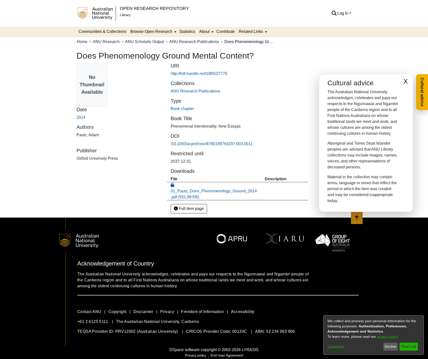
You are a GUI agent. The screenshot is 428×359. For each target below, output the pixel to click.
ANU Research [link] (106, 42)
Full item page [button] (191, 208)
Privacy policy (195, 355)
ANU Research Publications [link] (194, 42)
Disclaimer (143, 312)
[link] (195, 91)
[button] (334, 13)
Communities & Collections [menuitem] (102, 31)
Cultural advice (422, 92)
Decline (390, 346)
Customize (335, 346)
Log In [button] (343, 13)
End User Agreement (227, 355)
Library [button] (125, 15)
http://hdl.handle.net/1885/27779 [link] (199, 73)
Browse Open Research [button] (151, 31)
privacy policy (387, 336)
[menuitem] (152, 32)
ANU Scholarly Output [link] (144, 42)
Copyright (117, 312)
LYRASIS (250, 350)
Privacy (167, 312)
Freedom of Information (202, 312)
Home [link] (82, 42)
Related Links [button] (251, 31)
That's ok (408, 346)
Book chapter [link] (182, 109)
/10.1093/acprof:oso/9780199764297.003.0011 (212, 144)
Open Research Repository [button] (154, 8)
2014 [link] (81, 117)
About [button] (204, 31)
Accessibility (242, 312)
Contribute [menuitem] (225, 31)
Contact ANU (89, 312)
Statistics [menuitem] (187, 31)
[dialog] (373, 335)
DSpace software (184, 350)
